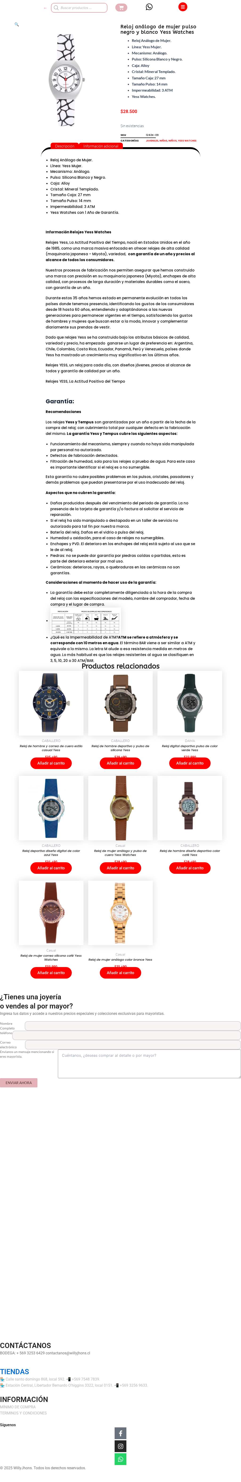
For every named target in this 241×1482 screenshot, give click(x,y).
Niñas (163, 140)
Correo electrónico (8, 1044)
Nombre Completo (7, 1025)
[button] (16, 24)
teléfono (6, 1033)
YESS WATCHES (187, 140)
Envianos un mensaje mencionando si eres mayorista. (27, 1054)
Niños (173, 140)
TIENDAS (14, 1372)
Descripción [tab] (64, 145)
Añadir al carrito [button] (51, 763)
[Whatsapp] (120, 1459)
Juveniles (152, 140)
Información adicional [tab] (100, 145)
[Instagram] (120, 1446)
